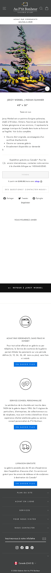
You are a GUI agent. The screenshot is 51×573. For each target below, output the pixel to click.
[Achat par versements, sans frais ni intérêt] (25, 322)
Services (24, 510)
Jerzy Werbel (15, 100)
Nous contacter (25, 528)
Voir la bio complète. (22, 131)
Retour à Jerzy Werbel (27, 287)
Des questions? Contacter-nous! (25, 189)
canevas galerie (24, 143)
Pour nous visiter (24, 519)
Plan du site (25, 492)
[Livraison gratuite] (25, 447)
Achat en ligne (24, 501)
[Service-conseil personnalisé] (25, 384)
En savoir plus (25, 364)
